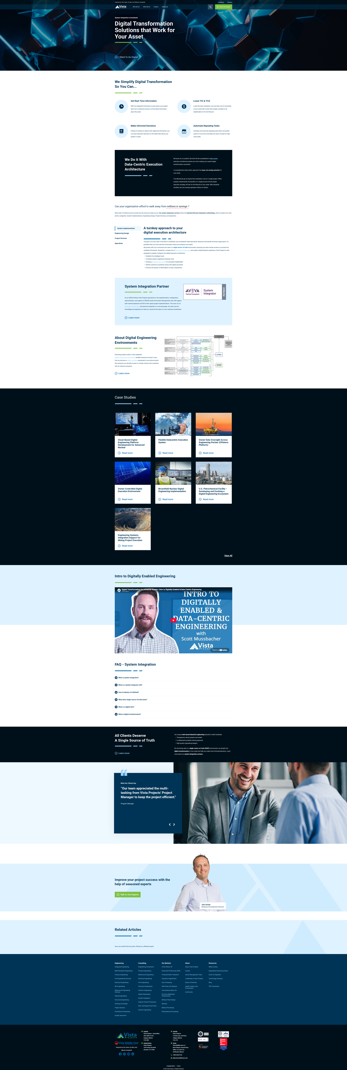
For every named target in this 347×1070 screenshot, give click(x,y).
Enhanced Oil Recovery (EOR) (171, 971)
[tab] (128, 228)
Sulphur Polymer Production (147, 1002)
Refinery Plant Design (168, 1000)
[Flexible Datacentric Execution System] (173, 435)
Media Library (213, 967)
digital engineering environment (125, 357)
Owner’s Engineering (144, 1010)
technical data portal (159, 262)
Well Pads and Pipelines (169, 986)
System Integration (144, 998)
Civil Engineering (143, 982)
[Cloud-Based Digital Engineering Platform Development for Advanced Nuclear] (133, 435)
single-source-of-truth (180, 247)
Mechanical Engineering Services (122, 991)
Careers (229, 2)
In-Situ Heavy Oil (167, 967)
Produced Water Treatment (170, 975)
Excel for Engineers (215, 975)
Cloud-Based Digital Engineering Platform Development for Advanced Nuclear (131, 444)
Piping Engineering (121, 996)
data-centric (214, 158)
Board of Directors (191, 982)
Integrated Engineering (122, 967)
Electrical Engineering (121, 982)
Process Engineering (121, 975)
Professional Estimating (122, 1011)
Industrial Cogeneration (169, 978)
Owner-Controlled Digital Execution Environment (130, 490)
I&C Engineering (120, 986)
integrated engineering (182, 250)
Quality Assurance (120, 1015)
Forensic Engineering (145, 990)
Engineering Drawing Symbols (218, 971)
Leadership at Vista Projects (194, 978)
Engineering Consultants (146, 967)
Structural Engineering (122, 1000)
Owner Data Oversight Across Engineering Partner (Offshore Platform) (213, 442)
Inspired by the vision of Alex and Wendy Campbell (130, 2)
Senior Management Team (193, 975)
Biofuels (164, 1004)
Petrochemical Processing (170, 1011)
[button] (169, 824)
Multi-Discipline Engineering (123, 971)
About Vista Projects (191, 967)
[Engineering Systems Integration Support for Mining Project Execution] (133, 531)
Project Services (120, 1008)
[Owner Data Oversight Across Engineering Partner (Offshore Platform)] (214, 435)
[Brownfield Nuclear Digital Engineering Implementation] (173, 484)
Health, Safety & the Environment (191, 987)
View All (228, 555)
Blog (210, 982)
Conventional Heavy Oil (169, 990)
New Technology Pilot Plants (147, 1006)
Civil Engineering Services (123, 978)
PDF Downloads (214, 986)
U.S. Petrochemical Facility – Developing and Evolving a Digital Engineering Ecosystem (214, 491)
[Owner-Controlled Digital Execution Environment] (133, 484)
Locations (221, 2)
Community (189, 992)
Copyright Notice (171, 1066)
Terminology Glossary (216, 978)
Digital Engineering (144, 994)
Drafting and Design (121, 1004)
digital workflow (132, 360)
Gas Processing (167, 982)
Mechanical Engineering (146, 975)
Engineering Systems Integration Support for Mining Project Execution (130, 537)
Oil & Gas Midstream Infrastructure (168, 995)
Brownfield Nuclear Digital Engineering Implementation (172, 490)
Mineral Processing (168, 1008)
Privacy (178, 1066)
